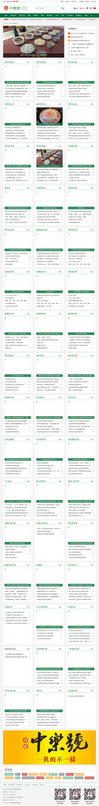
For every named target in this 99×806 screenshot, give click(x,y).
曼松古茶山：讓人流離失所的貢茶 (46, 390)
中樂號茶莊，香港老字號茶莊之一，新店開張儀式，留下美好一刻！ (18, 19)
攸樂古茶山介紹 (41, 345)
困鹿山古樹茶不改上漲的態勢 (77, 510)
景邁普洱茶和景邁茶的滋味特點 (45, 534)
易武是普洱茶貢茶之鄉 (77, 37)
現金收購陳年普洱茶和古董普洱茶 (80, 40)
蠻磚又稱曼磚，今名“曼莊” (44, 306)
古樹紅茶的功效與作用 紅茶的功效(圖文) (16, 617)
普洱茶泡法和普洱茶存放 (12, 387)
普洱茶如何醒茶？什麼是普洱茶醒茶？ (15, 135)
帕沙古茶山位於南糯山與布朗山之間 (47, 515)
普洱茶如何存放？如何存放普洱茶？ (15, 384)
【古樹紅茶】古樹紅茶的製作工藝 (14, 612)
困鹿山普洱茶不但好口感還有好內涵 (79, 507)
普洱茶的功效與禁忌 (74, 91)
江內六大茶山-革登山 (11, 295)
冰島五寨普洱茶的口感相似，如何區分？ (48, 219)
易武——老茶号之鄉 (11, 258)
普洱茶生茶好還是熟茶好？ (76, 432)
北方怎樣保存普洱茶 (11, 381)
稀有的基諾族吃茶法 (42, 348)
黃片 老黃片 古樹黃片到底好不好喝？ (79, 591)
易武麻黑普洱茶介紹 (11, 429)
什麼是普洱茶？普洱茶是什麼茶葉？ (15, 130)
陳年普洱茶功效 (68, 778)
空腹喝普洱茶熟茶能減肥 (12, 465)
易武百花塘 (70, 774)
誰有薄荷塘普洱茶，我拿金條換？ (14, 342)
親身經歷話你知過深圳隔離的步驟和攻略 (16, 91)
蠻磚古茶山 (40, 298)
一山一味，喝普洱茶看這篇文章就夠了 (15, 510)
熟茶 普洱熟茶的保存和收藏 (44, 426)
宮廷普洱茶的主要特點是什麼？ (45, 465)
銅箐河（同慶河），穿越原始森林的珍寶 (16, 591)
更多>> (29, 62)
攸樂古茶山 (40, 342)
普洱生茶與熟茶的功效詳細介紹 (14, 463)
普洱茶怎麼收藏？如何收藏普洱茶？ (15, 133)
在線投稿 (67, 1)
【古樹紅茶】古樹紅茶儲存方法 (14, 615)
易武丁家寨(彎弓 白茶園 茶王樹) (77, 256)
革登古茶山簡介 (10, 298)
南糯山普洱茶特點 (10, 555)
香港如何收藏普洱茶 (28, 778)
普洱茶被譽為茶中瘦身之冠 (12, 473)
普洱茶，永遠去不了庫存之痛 (13, 96)
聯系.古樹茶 (19, 784)
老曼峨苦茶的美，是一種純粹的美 (46, 591)
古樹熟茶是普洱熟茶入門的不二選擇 (79, 169)
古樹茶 (4, 784)
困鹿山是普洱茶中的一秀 (75, 515)
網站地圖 (81, 1)
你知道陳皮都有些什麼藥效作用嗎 (78, 387)
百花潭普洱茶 (9, 778)
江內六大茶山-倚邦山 (74, 261)
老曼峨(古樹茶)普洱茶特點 (44, 599)
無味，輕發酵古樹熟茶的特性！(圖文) (47, 175)
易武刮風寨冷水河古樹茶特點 (46, 261)
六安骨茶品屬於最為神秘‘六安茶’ (80, 47)
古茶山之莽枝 (72, 295)
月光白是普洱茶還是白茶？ (76, 630)
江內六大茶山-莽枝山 (74, 298)
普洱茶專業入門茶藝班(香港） (13, 127)
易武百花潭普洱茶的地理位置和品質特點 (80, 549)
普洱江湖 (22, 15)
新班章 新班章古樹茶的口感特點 (77, 127)
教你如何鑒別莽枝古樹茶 (75, 300)
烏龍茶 (36, 15)
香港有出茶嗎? (73, 348)
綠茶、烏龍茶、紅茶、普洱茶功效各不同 (80, 85)
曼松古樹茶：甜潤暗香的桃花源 (45, 384)
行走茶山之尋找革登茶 (11, 306)
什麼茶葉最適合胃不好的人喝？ (45, 94)
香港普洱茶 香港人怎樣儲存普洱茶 (78, 345)
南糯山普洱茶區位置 (11, 557)
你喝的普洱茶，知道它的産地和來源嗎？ (16, 507)
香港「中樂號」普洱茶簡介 (78, 54)
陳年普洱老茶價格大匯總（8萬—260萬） (48, 138)
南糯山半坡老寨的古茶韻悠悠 (13, 552)
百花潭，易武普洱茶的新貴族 (77, 546)
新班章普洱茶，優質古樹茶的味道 (78, 180)
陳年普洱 (58, 778)
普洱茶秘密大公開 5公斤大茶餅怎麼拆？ (48, 180)
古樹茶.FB (41, 784)
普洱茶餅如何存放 (10, 379)
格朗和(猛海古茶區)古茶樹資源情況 (46, 507)
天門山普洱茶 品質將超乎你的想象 (14, 722)
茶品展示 (70, 15)
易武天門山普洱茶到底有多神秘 (14, 714)
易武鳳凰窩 (43, 774)
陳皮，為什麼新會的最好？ (76, 390)
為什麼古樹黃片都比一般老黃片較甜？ (15, 175)
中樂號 (61, 1)
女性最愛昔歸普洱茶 (74, 222)
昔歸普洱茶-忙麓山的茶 (75, 219)
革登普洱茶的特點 (10, 303)
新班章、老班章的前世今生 (12, 219)
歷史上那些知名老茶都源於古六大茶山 (15, 515)
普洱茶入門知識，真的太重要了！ (46, 88)
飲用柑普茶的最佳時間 (75, 384)
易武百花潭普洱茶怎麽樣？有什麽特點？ (48, 672)
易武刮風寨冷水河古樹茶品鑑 (45, 633)
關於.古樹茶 (11, 784)
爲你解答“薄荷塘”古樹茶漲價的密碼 (78, 468)
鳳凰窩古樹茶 (53, 774)
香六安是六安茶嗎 (76, 51)
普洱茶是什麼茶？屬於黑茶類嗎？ (87, 19)
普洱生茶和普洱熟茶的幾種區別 (77, 423)
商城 (83, 8)
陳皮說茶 (49, 15)
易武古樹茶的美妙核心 (75, 552)
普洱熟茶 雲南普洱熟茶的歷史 (45, 421)
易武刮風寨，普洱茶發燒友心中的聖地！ (48, 258)
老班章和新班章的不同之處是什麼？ (79, 130)
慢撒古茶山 (8, 348)
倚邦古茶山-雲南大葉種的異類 (77, 253)
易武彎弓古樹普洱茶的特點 (12, 256)
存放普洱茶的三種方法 (11, 390)
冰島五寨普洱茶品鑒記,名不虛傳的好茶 (47, 169)
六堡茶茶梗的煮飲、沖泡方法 (13, 177)
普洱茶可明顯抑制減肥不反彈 (13, 471)
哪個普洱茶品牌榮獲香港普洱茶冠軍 (15, 94)
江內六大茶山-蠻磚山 (43, 300)
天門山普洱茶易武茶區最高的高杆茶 (15, 719)
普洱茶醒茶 (49, 778)
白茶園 (24, 774)
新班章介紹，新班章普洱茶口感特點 (79, 138)
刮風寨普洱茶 (89, 778)
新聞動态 (79, 15)
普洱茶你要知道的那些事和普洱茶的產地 (16, 513)
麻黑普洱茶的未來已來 (43, 172)
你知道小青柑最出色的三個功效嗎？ (79, 381)
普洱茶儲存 (40, 778)
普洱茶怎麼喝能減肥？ (43, 463)
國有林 (18, 774)
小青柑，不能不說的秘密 (75, 379)
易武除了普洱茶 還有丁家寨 (76, 680)
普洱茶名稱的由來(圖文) (43, 96)
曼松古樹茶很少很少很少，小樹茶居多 (47, 387)
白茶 (57, 15)
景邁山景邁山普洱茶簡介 (44, 531)
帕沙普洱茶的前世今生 (43, 510)
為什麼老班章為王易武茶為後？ (14, 340)
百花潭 (18, 778)
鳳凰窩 (62, 774)
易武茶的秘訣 (9, 264)
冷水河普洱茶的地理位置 (44, 638)
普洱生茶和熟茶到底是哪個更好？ (46, 85)
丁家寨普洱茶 (33, 774)
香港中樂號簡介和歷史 (58, 19)
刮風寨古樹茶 (79, 778)
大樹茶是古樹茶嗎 (74, 177)
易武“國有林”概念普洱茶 (75, 473)
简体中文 (94, 1)
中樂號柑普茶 (9, 774)
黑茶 (42, 15)
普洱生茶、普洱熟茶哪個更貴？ (77, 429)
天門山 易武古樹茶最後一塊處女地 (14, 717)
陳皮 (29, 15)
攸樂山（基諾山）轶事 (43, 337)
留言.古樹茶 (27, 784)
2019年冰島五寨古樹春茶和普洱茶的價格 (48, 222)
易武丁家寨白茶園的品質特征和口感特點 (80, 672)
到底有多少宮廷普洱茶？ (44, 473)
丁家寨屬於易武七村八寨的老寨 (77, 678)
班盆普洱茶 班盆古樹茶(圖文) (77, 696)
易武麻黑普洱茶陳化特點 (12, 432)
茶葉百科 (13, 15)
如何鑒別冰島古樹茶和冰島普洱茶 (46, 133)
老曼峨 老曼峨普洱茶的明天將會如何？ (47, 588)
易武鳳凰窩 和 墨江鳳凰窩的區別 (14, 654)
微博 (77, 8)
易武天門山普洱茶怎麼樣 (12, 725)
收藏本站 (87, 1)
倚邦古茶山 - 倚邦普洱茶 (75, 258)
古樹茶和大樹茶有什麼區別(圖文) (46, 91)
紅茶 (62, 15)
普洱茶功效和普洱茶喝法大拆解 (77, 88)
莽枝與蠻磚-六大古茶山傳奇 (76, 306)
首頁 (6, 15)
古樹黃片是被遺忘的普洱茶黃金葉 (78, 594)
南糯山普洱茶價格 (10, 549)
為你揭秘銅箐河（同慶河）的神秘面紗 (15, 599)
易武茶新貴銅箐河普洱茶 (75, 555)
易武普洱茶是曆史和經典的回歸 (77, 557)
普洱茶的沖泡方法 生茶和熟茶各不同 (15, 172)
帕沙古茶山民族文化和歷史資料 (45, 513)
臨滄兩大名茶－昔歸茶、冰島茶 (77, 217)
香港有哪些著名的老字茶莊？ (43, 19)
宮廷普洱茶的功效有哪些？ (44, 468)
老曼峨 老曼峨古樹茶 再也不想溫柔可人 (48, 594)
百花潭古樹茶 (79, 774)
